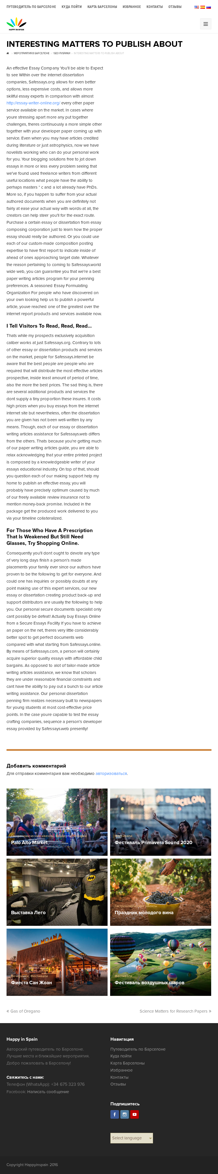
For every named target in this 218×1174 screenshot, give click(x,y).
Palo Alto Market (29, 843)
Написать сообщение (48, 1091)
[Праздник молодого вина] (160, 892)
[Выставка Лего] (57, 892)
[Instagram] (124, 1114)
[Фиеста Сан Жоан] (57, 962)
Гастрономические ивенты (32, 836)
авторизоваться (111, 773)
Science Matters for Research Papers (173, 1011)
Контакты (119, 1077)
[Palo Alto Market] (57, 822)
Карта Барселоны (127, 1063)
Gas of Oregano (25, 1011)
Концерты (64, 836)
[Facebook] (114, 1114)
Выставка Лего (28, 913)
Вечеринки (20, 976)
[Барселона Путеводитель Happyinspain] (16, 23)
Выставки (18, 906)
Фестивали (123, 836)
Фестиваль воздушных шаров (150, 983)
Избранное (121, 1070)
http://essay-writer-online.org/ (33, 103)
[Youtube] (134, 1114)
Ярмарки (80, 836)
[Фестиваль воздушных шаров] (160, 962)
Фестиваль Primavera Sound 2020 (153, 843)
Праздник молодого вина (144, 913)
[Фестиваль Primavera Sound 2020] (160, 822)
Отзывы (118, 1084)
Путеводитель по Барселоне (138, 1049)
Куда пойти (120, 1056)
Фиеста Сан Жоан (31, 983)
